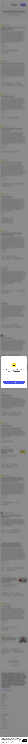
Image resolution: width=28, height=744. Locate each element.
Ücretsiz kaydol (14, 382)
